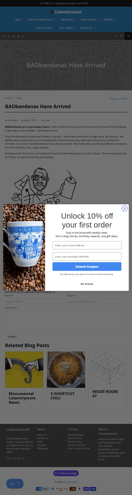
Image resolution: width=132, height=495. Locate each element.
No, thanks (87, 284)
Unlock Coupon (86, 266)
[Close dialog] (124, 208)
